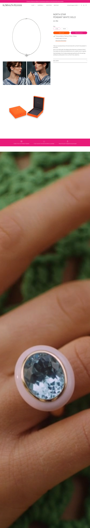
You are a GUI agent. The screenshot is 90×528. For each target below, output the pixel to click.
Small (64, 28)
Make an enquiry (79, 32)
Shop (32, 5)
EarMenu (40, 5)
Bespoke (56, 5)
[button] (81, 5)
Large (56, 28)
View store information (60, 40)
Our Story (49, 5)
